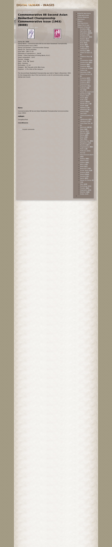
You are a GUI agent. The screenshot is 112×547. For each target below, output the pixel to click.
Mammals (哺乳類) (86, 127)
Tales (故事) (83, 184)
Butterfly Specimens (84, 13)
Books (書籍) (84, 45)
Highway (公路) (85, 107)
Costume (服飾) (85, 64)
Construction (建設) (86, 62)
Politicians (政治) (85, 151)
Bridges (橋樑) (84, 47)
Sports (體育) (27, 12)
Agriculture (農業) (85, 31)
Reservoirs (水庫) (85, 168)
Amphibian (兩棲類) (86, 33)
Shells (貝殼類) (84, 174)
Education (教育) (85, 80)
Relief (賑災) (84, 166)
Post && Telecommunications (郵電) (86, 154)
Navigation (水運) (85, 143)
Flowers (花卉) (84, 96)
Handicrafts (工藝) (86, 103)
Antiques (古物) (85, 35)
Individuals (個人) (85, 109)
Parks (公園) (84, 149)
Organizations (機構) (86, 147)
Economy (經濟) (85, 78)
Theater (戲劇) (84, 188)
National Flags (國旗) (86, 141)
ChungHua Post (26, 126)
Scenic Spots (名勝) (86, 170)
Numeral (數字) (85, 145)
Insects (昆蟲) (84, 111)
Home (20, 12)
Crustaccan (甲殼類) (86, 68)
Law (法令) (83, 113)
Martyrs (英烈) (84, 131)
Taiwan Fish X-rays (83, 25)
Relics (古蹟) (84, 164)
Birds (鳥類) (83, 43)
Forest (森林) (84, 98)
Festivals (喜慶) (85, 88)
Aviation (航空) (84, 39)
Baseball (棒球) (85, 41)
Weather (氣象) (85, 192)
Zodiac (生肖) (84, 194)
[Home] (35, 5)
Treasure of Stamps (83, 27)
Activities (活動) (23, 27)
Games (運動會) (85, 102)
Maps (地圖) (84, 129)
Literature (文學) (85, 121)
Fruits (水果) (84, 100)
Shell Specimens (82, 23)
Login (20, 129)
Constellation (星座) (86, 60)
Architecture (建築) (86, 37)
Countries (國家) (85, 66)
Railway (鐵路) (84, 158)
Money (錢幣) (84, 135)
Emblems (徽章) (85, 82)
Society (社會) (84, 176)
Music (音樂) (84, 137)
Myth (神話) (83, 139)
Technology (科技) (85, 186)
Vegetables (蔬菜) (85, 190)
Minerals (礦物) (85, 133)
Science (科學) (84, 172)
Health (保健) (84, 105)
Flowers (79, 21)
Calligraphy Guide (83, 15)
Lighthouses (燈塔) (86, 119)
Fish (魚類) (83, 90)
